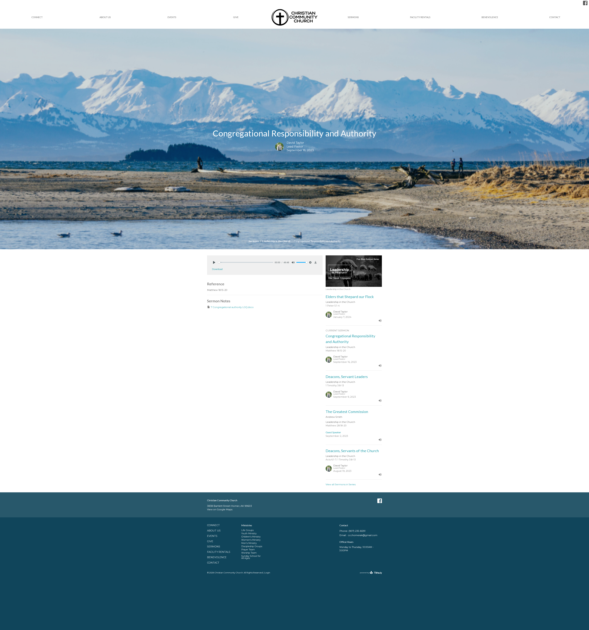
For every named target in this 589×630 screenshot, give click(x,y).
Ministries (246, 525)
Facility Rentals (420, 17)
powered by (369, 575)
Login (267, 573)
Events (171, 17)
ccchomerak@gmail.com (362, 535)
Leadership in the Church (276, 241)
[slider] (245, 262)
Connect (37, 17)
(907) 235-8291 (357, 530)
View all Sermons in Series (341, 484)
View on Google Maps (219, 509)
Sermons (353, 17)
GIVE (236, 17)
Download (217, 269)
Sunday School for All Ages (251, 557)
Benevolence (489, 17)
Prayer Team (248, 549)
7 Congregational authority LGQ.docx (232, 307)
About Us (105, 17)
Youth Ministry (249, 533)
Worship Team (249, 552)
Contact (554, 17)
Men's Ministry (249, 543)
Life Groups (247, 530)
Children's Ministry (251, 536)
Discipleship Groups (251, 546)
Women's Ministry (251, 540)
